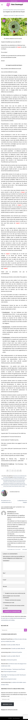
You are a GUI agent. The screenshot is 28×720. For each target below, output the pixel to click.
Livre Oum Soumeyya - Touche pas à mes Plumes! (13, 669)
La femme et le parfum (16, 652)
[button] (2, 4)
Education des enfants (19, 9)
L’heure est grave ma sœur (10, 671)
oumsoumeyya (21, 15)
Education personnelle (8, 9)
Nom (4, 573)
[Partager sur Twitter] (12, 471)
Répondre (24, 549)
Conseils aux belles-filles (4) (13, 644)
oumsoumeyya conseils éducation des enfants (13, 484)
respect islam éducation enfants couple (17, 486)
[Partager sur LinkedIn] (20, 471)
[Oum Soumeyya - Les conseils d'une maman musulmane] (15, 4)
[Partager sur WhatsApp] (7, 471)
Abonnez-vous (7, 704)
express (6, 483)
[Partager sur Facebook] (10, 471)
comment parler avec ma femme (11, 478)
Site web (5, 586)
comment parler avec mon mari (14, 480)
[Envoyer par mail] (15, 471)
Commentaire (6, 560)
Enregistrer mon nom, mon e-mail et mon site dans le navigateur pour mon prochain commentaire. (14, 595)
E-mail (4, 579)
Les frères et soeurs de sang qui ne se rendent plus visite (13, 640)
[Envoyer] (25, 630)
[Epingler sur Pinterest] (18, 471)
